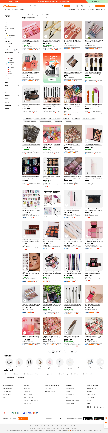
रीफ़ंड (67, 397)
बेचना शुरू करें (89, 391)
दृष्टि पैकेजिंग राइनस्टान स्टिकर (45, 121)
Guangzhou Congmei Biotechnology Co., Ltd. (73, 215)
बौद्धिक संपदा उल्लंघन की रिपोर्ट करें (72, 400)
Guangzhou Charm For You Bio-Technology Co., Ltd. (52, 184)
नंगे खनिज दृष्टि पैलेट (27, 118)
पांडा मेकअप (9, 374)
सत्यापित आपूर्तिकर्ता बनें (91, 397)
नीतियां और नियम (27, 403)
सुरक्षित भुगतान (27, 388)
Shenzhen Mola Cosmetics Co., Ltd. (93, 152)
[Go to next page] (75, 351)
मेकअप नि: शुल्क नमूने (64, 374)
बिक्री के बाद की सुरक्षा (28, 397)
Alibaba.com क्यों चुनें (7, 388)
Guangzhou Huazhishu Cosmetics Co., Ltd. (31, 152)
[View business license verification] (68, 430)
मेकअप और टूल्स (35, 15)
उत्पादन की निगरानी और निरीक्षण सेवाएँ (31, 400)
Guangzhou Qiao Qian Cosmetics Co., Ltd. (73, 47)
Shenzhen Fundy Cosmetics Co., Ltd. (31, 111)
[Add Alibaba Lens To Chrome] (23, 418)
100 (72, 351)
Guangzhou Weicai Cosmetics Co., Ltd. (73, 79)
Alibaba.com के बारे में (8, 385)
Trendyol (71, 425)
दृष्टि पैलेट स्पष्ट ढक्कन (29, 374)
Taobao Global (60, 425)
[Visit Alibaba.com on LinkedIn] (91, 407)
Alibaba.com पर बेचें (91, 388)
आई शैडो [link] (47, 15)
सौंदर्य (29, 15)
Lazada (54, 425)
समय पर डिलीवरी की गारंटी (29, 394)
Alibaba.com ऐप (64, 418)
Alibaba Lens (9, 418)
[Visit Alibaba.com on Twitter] (94, 407)
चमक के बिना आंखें (58, 121)
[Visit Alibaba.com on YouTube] (101, 407)
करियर (4, 397)
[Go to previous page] (49, 351)
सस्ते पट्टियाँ (68, 121)
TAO (66, 425)
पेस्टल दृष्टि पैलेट (77, 118)
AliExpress (31, 425)
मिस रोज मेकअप (18, 374)
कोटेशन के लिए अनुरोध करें (50, 391)
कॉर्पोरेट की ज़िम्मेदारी (7, 394)
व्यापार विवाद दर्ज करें (70, 394)
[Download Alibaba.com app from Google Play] (99, 418)
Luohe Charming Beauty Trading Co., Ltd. (94, 47)
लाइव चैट (68, 391)
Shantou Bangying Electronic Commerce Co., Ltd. (94, 80)
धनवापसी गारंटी (27, 391)
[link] (106, 418)
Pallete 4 (54, 374)
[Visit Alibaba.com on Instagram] (97, 407)
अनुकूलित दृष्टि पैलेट (10, 377)
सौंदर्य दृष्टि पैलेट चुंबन (76, 374)
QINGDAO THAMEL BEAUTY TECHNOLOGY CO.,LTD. (52, 111)
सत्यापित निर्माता (48, 388)
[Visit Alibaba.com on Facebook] (88, 407)
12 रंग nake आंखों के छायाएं (43, 374)
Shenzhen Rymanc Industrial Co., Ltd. (94, 215)
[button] (62, 6)
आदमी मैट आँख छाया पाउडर (41, 118)
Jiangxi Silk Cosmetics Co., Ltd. (71, 112)
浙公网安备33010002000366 (79, 430)
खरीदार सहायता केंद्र (70, 388)
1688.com (37, 425)
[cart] (82, 6)
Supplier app (55, 418)
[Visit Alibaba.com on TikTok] (104, 407)
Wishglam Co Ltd (89, 183)
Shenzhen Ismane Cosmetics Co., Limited (31, 248)
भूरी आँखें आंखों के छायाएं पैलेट (89, 118)
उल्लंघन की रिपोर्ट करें (70, 403)
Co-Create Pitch (7, 391)
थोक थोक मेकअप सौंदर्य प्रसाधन (30, 121)
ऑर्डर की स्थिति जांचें (91, 394)
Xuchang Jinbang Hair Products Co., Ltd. (31, 79)
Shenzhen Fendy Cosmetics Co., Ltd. (73, 183)
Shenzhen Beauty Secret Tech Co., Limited (31, 215)
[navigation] (12, 183)
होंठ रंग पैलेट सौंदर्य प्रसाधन (55, 118)
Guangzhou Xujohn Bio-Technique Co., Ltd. (94, 111)
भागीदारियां (89, 400)
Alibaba (23, 15)
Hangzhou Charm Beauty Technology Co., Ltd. (31, 183)
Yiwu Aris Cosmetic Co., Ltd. (71, 151)
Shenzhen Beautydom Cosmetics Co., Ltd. (52, 246)
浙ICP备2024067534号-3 (94, 430)
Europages (77, 425)
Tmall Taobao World (46, 425)
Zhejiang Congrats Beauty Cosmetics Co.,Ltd (52, 48)
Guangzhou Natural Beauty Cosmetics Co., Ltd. (31, 48)
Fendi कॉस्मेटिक (21, 377)
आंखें (42, 15)
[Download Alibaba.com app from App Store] (88, 418)
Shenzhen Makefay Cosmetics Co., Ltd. (52, 152)
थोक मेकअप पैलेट (88, 374)
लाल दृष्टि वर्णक (66, 118)
